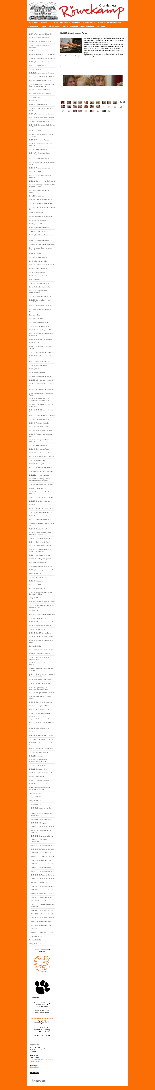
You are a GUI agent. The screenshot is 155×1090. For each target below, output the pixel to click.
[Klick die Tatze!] (42, 986)
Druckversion (37, 1080)
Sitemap (43, 1080)
